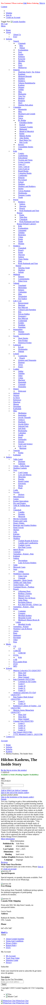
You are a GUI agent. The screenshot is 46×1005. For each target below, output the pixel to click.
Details (3, 799)
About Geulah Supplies (15, 939)
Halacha (9, 749)
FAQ (25, 3)
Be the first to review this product (14, 770)
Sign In (9, 15)
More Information (8, 839)
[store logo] (18, 22)
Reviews (4, 862)
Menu (3, 26)
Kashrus (9, 751)
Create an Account (13, 17)
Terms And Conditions (14, 941)
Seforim (9, 747)
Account (4, 741)
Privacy (9, 962)
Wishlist (9, 13)
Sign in (40, 867)
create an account (9, 869)
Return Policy (11, 945)
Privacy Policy (11, 943)
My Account (11, 956)
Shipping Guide (12, 960)
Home (8, 745)
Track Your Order (13, 958)
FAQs (8, 948)
